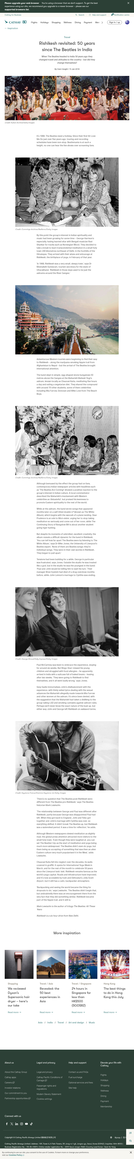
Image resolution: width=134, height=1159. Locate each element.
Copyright (9, 1137)
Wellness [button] (68, 22)
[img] (128, 3)
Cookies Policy (15, 1155)
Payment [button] (88, 22)
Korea (117, 1137)
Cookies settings (44, 1099)
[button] (131, 1152)
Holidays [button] (44, 22)
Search (81, 15)
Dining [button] (78, 22)
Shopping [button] (56, 22)
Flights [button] (34, 22)
